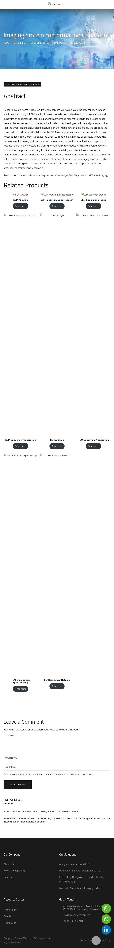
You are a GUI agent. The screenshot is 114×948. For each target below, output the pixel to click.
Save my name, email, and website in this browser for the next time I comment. (50, 774)
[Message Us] (106, 908)
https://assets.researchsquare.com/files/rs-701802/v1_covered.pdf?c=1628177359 (63, 175)
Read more (20, 206)
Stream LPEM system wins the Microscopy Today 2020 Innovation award (41, 811)
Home (6, 42)
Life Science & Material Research (22, 84)
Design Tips (19, 42)
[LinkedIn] (106, 930)
